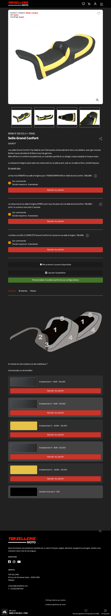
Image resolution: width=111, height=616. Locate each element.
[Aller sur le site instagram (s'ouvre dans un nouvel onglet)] (14, 561)
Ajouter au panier (55, 190)
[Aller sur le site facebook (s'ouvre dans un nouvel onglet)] (9, 561)
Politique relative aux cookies (55, 600)
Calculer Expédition (56, 273)
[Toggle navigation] (101, 4)
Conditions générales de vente (55, 604)
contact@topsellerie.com (18, 586)
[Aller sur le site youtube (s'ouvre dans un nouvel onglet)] (19, 561)
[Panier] (89, 3)
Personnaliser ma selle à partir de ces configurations (55, 280)
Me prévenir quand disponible (56, 264)
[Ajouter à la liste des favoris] (98, 13)
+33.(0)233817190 (16, 588)
